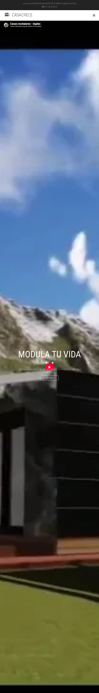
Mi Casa (49, 378)
